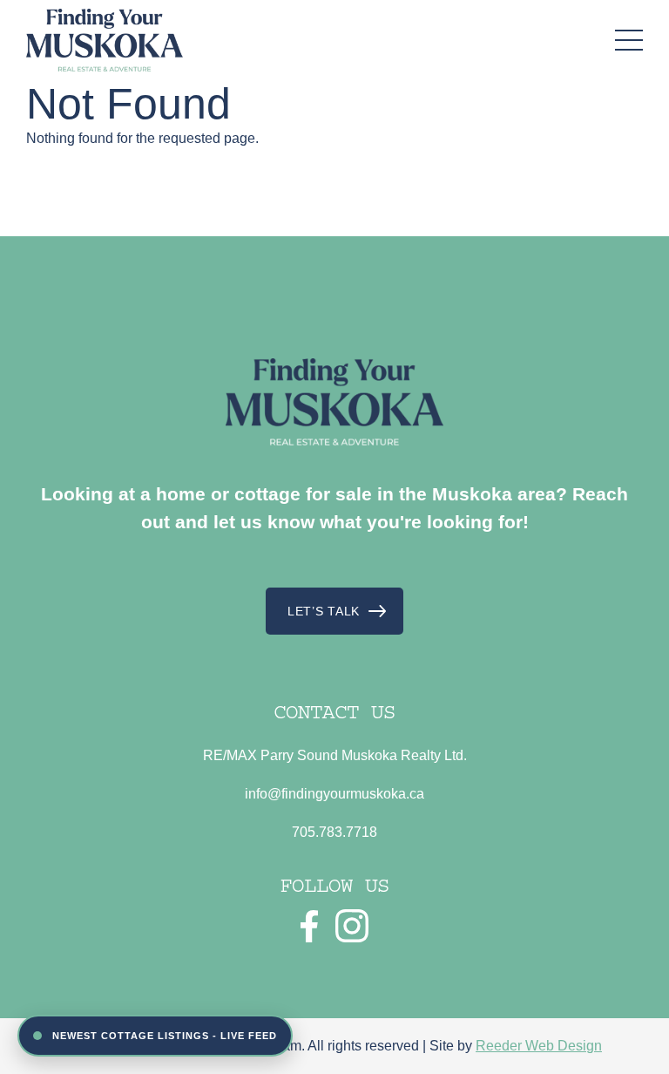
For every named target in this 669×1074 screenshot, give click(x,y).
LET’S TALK (323, 611)
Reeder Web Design (539, 1045)
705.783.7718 (334, 832)
